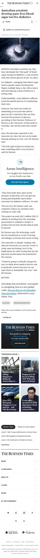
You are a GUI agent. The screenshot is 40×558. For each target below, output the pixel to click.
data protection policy (32, 545)
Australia (6, 303)
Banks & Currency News (26, 427)
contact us (16, 542)
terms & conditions (7, 545)
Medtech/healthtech (22, 303)
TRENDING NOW (9, 354)
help (22, 542)
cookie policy (19, 545)
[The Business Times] (18, 3)
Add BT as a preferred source (18, 30)
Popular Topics (8, 427)
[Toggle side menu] (2, 3)
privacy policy (30, 542)
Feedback (7, 317)
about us (9, 542)
